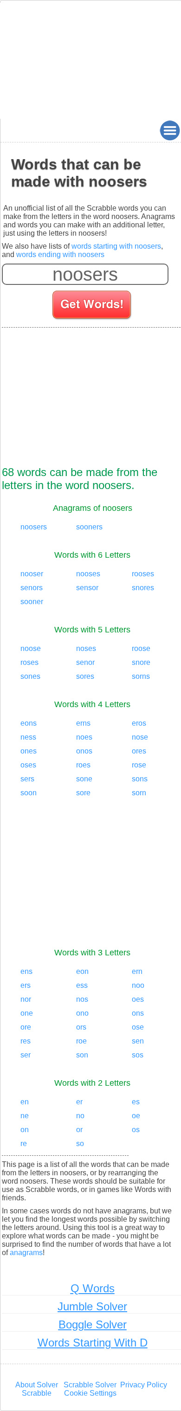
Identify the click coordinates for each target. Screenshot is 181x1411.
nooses (88, 574)
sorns (141, 676)
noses (86, 648)
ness (28, 737)
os (136, 1130)
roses (29, 662)
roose (141, 648)
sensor (87, 588)
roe (81, 1041)
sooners (89, 527)
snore (141, 662)
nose (140, 737)
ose (138, 1027)
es (136, 1102)
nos (82, 999)
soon (28, 793)
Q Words (93, 1288)
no (80, 1116)
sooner (31, 602)
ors (81, 1027)
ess (82, 985)
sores (85, 676)
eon (82, 971)
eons (28, 723)
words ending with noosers (60, 254)
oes (138, 999)
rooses (143, 574)
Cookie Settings (90, 1393)
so (80, 1143)
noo (138, 985)
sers (27, 779)
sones (30, 676)
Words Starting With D (93, 1342)
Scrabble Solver (90, 1385)
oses (28, 765)
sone (84, 779)
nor (25, 999)
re (23, 1143)
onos (84, 751)
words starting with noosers (116, 246)
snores (143, 588)
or (79, 1130)
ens (26, 971)
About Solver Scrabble (36, 1389)
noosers (33, 527)
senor (85, 662)
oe (136, 1116)
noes (84, 737)
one (26, 1013)
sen (138, 1041)
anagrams (26, 1252)
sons (140, 779)
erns (83, 723)
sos (137, 1055)
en (24, 1102)
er (79, 1102)
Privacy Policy (143, 1385)
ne (24, 1116)
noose (30, 648)
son (82, 1055)
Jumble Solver (92, 1306)
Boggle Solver (92, 1324)
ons (138, 1013)
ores (139, 751)
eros (139, 723)
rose (139, 765)
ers (25, 985)
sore (83, 793)
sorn (139, 793)
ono (82, 1013)
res (25, 1041)
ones (28, 751)
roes (83, 765)
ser (25, 1055)
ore (25, 1027)
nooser (31, 574)
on (24, 1130)
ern (137, 971)
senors (31, 588)
